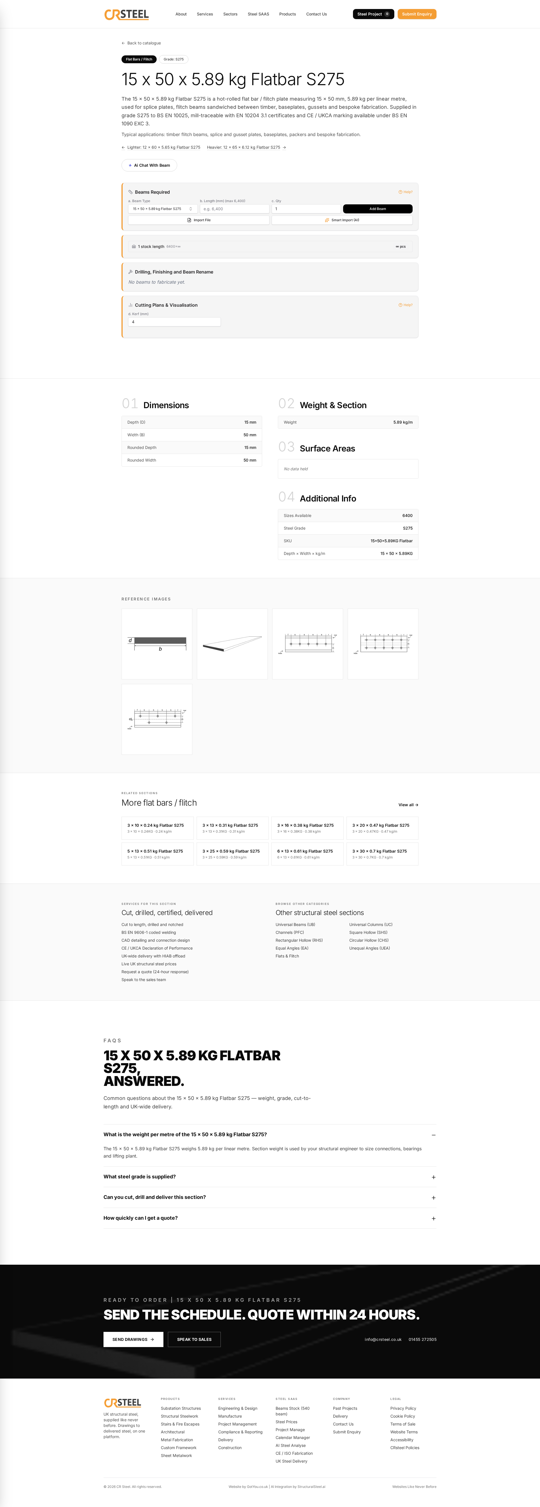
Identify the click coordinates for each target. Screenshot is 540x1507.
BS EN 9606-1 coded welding (149, 932)
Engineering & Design (237, 1408)
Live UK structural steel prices (149, 963)
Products (287, 14)
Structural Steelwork (179, 1416)
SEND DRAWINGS (130, 1339)
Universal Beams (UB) (295, 924)
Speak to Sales (194, 1339)
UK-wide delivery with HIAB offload (153, 956)
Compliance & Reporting (240, 1431)
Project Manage (290, 1429)
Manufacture (230, 1416)
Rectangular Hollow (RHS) (299, 940)
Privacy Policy (403, 1408)
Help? (408, 192)
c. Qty (276, 201)
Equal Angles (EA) (292, 948)
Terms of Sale (402, 1424)
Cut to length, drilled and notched (152, 924)
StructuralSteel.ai (311, 1487)
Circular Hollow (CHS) (369, 940)
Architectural (172, 1431)
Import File (202, 220)
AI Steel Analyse (291, 1445)
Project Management (237, 1424)
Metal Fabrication (177, 1439)
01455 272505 (422, 1339)
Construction (230, 1447)
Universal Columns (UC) (371, 924)
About (181, 14)
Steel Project (372, 14)
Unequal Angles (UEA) (369, 948)
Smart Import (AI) (345, 220)
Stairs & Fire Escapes (180, 1424)
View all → (408, 804)
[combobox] (163, 208)
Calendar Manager (293, 1437)
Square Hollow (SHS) (368, 932)
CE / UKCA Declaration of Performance (157, 948)
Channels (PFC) (290, 932)
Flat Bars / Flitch (139, 59)
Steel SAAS (258, 14)
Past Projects (345, 1408)
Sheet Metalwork (176, 1455)
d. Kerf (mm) (138, 314)
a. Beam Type (139, 201)
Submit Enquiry (417, 14)
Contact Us (316, 14)
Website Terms (404, 1431)
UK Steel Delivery (291, 1461)
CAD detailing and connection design (156, 940)
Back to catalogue (141, 42)
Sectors (230, 14)
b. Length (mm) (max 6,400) (222, 201)
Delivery (225, 1439)
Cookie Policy (402, 1416)
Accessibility (401, 1439)
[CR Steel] (127, 14)
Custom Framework (179, 1447)
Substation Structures (181, 1408)
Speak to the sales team (144, 979)
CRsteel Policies (404, 1447)
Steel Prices (286, 1421)
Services (205, 14)
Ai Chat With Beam (149, 165)
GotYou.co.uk (257, 1487)
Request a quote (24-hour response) (155, 971)
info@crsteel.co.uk (383, 1339)
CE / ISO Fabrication (294, 1453)
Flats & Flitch (287, 956)
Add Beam (378, 209)
